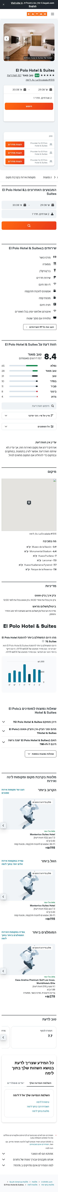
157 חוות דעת (14, 75)
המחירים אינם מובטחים (39, 1144)
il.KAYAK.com (46, 1182)
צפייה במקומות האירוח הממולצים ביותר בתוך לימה (13, 935)
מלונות (34, 1182)
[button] (3, 4)
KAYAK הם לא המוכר (42, 1153)
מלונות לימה (32, 1184)
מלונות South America (19, 1182)
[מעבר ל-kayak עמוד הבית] (37, 14)
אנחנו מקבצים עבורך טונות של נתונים (33, 1159)
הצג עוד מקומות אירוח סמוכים (13, 791)
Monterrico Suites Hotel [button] (42, 834)
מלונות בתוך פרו (47, 1184)
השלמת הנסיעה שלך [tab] (40, 1083)
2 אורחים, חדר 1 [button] (43, 98)
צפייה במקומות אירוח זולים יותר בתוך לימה (12, 862)
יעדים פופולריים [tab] (15, 1083)
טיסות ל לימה (42, 1102)
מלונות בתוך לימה (40, 1111)
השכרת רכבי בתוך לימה (38, 1106)
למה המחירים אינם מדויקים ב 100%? (33, 1165)
